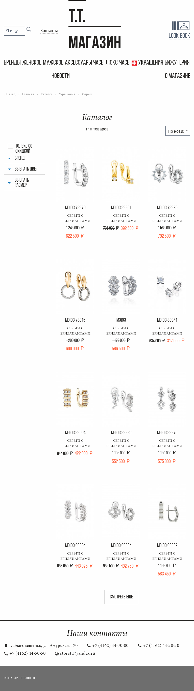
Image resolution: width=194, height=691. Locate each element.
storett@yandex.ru (77, 653)
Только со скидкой (23, 146)
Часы (125, 63)
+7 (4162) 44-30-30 (160, 646)
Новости (61, 76)
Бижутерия (177, 63)
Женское (31, 63)
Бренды (12, 63)
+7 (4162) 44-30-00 (109, 646)
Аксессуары (78, 63)
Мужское (53, 63)
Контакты (49, 30)
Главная (28, 94)
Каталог (46, 94)
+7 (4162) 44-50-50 (26, 653)
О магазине (177, 76)
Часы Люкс (105, 63)
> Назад (9, 94)
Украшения (150, 63)
